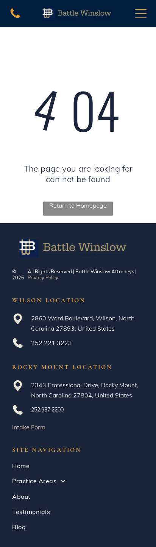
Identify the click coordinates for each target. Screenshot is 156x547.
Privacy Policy (43, 277)
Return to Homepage (78, 205)
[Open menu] (141, 13)
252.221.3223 (51, 343)
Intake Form (28, 427)
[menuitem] (78, 465)
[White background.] (15, 17)
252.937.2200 (47, 409)
